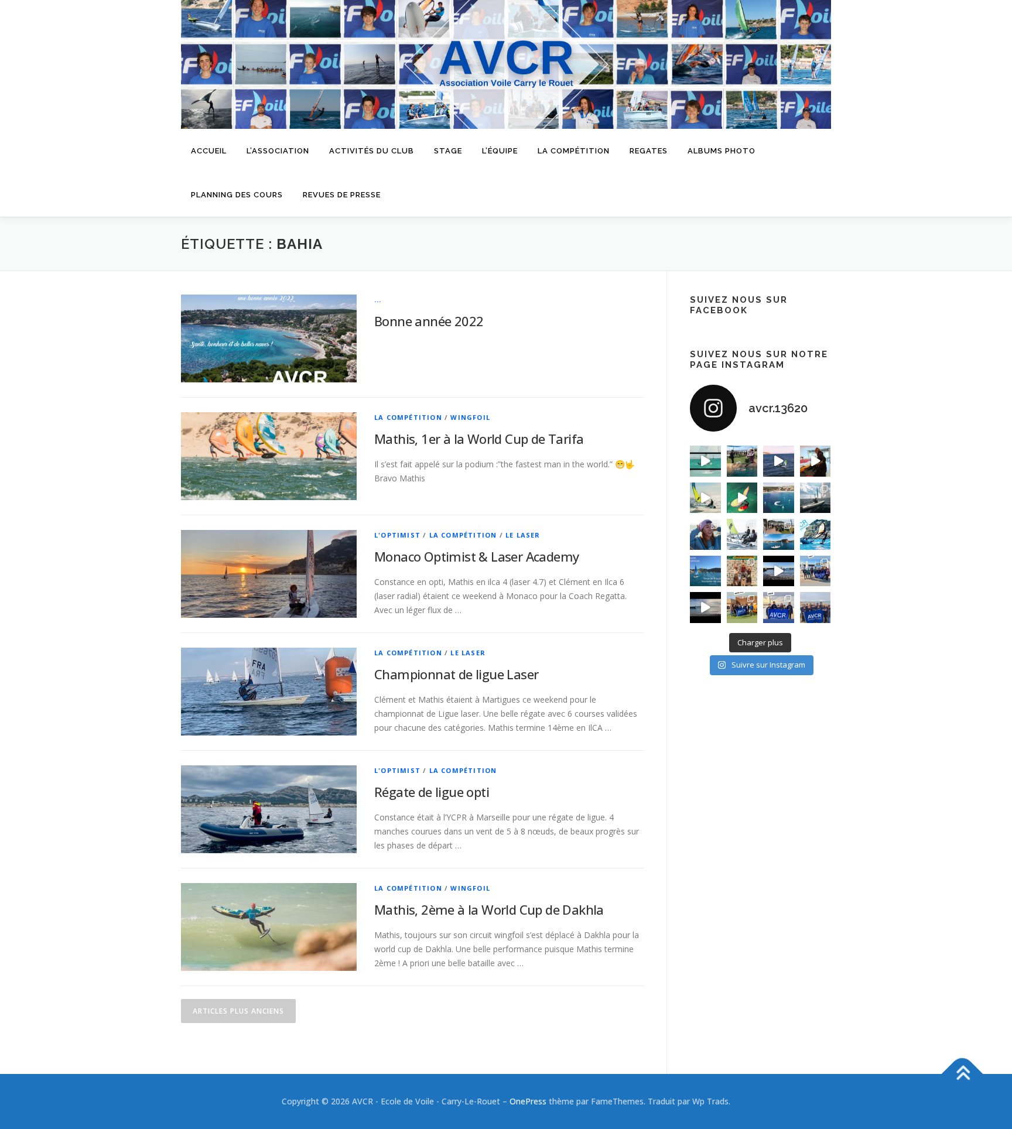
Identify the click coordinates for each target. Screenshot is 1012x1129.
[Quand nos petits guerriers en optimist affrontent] (705, 461)
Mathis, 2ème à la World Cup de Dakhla (489, 909)
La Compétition (408, 417)
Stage (448, 150)
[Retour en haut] (962, 1074)
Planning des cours (237, 194)
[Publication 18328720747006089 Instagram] (705, 607)
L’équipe (500, 150)
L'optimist (397, 535)
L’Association (278, 150)
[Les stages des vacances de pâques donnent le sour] (815, 498)
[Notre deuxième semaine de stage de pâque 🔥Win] (705, 498)
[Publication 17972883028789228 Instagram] (778, 571)
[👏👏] (705, 571)
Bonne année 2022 (428, 321)
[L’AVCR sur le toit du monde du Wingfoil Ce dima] (742, 571)
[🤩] (778, 607)
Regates (649, 150)
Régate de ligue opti (431, 791)
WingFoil (470, 417)
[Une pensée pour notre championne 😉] (815, 534)
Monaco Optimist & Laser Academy (476, 556)
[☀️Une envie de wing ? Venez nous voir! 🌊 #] (742, 498)
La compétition (574, 150)
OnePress (528, 1101)
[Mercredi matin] (815, 571)
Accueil (209, 150)
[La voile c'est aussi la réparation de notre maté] (815, 461)
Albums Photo (721, 150)
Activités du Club (371, 150)
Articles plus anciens (238, 1011)
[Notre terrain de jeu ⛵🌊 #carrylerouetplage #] (778, 498)
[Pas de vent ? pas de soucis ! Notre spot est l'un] (742, 461)
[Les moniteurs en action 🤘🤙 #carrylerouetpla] (778, 461)
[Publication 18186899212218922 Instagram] (742, 607)
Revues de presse (342, 194)
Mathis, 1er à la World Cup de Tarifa (478, 438)
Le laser (523, 535)
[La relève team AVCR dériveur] (815, 607)
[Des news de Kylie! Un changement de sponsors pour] (705, 534)
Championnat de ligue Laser (456, 674)
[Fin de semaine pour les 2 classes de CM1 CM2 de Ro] (778, 534)
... (378, 299)
